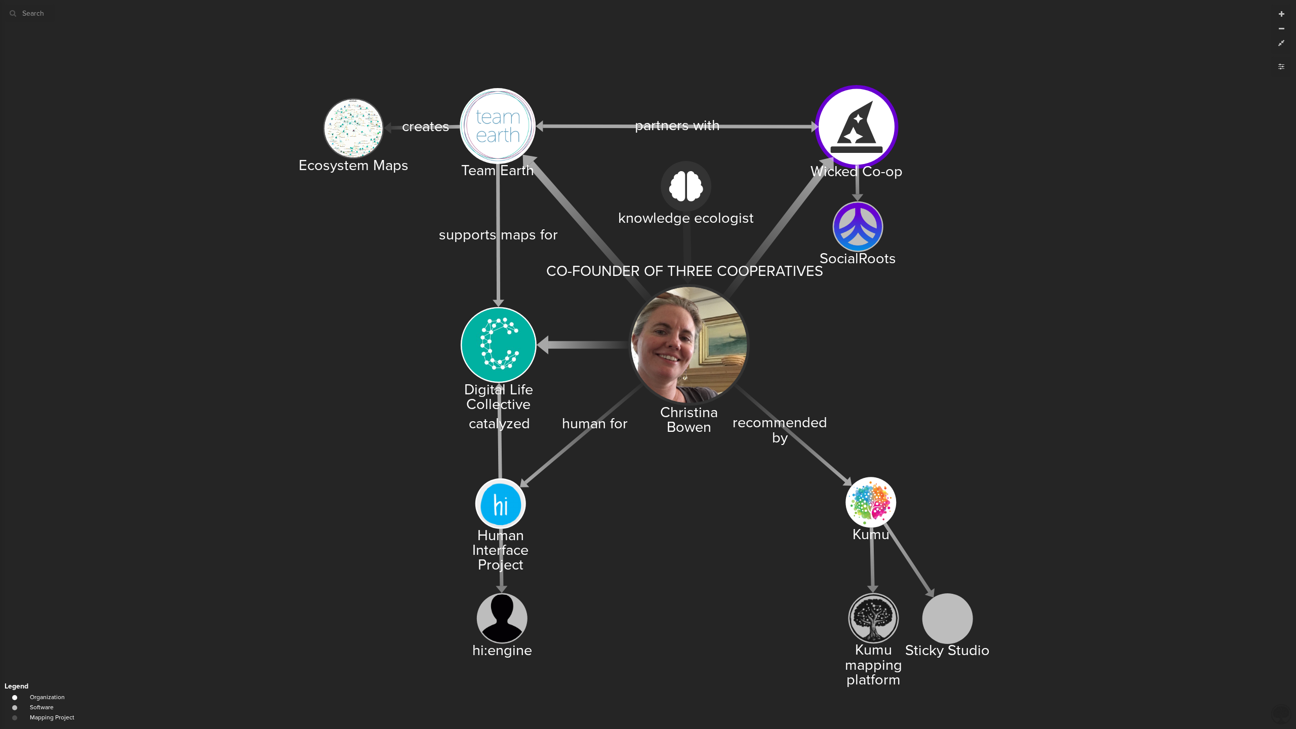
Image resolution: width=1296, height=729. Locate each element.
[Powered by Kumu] (1281, 713)
